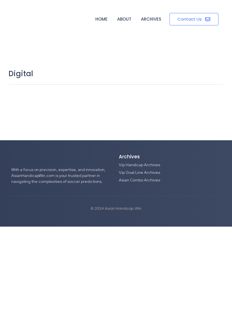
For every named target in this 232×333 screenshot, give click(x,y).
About (124, 19)
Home (101, 19)
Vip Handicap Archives (139, 164)
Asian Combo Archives (139, 180)
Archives (151, 19)
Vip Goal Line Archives (139, 172)
